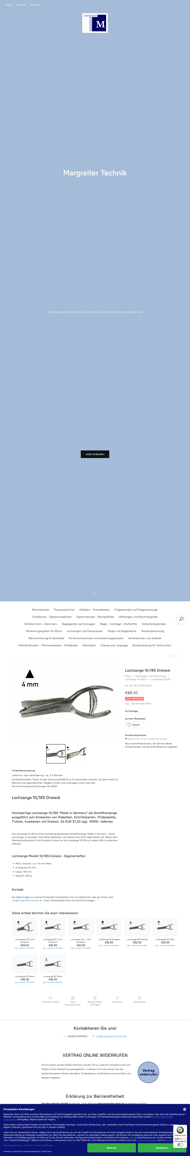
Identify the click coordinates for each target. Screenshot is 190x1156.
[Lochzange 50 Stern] (53, 964)
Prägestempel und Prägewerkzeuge (136, 609)
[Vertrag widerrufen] (148, 1072)
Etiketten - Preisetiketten (95, 609)
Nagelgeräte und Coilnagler (78, 624)
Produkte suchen (50, 1001)
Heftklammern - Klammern (40, 624)
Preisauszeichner (64, 609)
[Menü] (185, 1126)
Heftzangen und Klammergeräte (138, 616)
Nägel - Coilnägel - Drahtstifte (118, 624)
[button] (134, 725)
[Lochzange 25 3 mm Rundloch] (25, 927)
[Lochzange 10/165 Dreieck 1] (76, 753)
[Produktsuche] (181, 619)
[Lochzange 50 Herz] (165, 927)
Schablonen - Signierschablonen (52, 616)
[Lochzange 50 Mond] (25, 964)
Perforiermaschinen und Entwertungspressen (96, 638)
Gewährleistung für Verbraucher (151, 645)
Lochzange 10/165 (160, 679)
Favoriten (117, 1001)
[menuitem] (172, 656)
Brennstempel (40, 609)
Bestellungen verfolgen (95, 1003)
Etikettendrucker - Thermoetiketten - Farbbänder (48, 645)
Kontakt (35, 5)
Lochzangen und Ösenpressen (85, 631)
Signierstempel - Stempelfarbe (95, 616)
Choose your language (114, 645)
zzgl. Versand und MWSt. (138, 703)
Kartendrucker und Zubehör (145, 638)
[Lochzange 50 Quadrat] (109, 927)
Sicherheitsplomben (154, 624)
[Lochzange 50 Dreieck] (137, 927)
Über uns (21, 5)
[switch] (180, 1144)
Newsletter (89, 645)
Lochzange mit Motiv (136, 679)
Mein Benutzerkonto (73, 1003)
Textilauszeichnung (152, 631)
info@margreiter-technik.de (27, 900)
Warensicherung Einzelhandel (46, 638)
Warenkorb (139, 1001)
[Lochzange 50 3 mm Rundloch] (53, 927)
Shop (8, 5)
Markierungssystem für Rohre (44, 631)
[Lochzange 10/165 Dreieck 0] (55, 753)
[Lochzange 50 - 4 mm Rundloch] (81, 927)
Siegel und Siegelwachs (122, 631)
